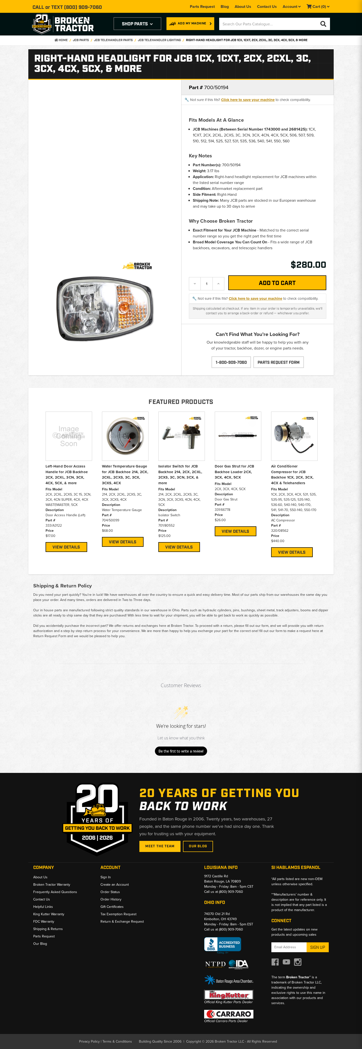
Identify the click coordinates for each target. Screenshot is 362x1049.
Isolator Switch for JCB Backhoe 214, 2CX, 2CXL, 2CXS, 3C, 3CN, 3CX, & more (180, 475)
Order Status (110, 892)
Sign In (105, 877)
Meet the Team (160, 846)
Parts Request (202, 6)
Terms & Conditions (117, 1041)
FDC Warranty (43, 921)
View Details (66, 547)
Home (63, 40)
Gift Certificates (112, 906)
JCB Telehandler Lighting (159, 40)
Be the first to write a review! (181, 751)
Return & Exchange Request (122, 921)
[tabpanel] (69, 482)
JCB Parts (81, 40)
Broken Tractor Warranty (51, 884)
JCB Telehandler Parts (113, 40)
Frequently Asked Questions (55, 892)
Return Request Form (49, 636)
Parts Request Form (279, 362)
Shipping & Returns (48, 929)
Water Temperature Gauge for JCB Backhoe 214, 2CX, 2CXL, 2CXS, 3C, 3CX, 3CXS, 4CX (125, 475)
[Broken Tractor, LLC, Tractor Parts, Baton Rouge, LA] (222, 945)
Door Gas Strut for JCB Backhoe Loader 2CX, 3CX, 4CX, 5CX (234, 472)
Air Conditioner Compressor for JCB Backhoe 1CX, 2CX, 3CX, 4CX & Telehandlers (292, 475)
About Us (243, 6)
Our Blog (198, 846)
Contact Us (267, 6)
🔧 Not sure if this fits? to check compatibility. (247, 99)
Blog (225, 6)
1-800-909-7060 (231, 362)
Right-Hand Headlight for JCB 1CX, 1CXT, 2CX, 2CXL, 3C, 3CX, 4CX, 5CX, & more (247, 40)
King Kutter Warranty (48, 914)
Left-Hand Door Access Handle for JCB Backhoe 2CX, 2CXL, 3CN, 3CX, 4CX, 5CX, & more (67, 475)
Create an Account (114, 884)
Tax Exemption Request (118, 914)
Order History (110, 899)
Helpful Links (43, 906)
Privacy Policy (89, 1041)
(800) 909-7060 (83, 7)
